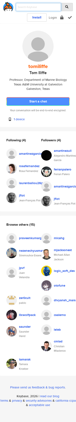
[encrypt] (62, 17)
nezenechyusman (31, 250)
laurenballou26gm (32, 183)
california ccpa (66, 400)
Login (53, 17)
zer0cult (24, 298)
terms (4, 400)
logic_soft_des (64, 271)
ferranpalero (62, 169)
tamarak (25, 359)
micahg (59, 238)
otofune (59, 285)
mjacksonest (63, 250)
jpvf (21, 268)
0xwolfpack (27, 315)
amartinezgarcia (30, 153)
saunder (25, 326)
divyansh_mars (65, 300)
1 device (19, 119)
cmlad (58, 341)
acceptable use (39, 405)
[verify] (70, 17)
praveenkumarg (30, 238)
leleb (57, 329)
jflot (22, 195)
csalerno (60, 315)
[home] (8, 5)
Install (36, 17)
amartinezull (63, 150)
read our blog (49, 396)
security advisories (39, 400)
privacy (17, 400)
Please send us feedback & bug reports (37, 387)
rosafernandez (29, 166)
